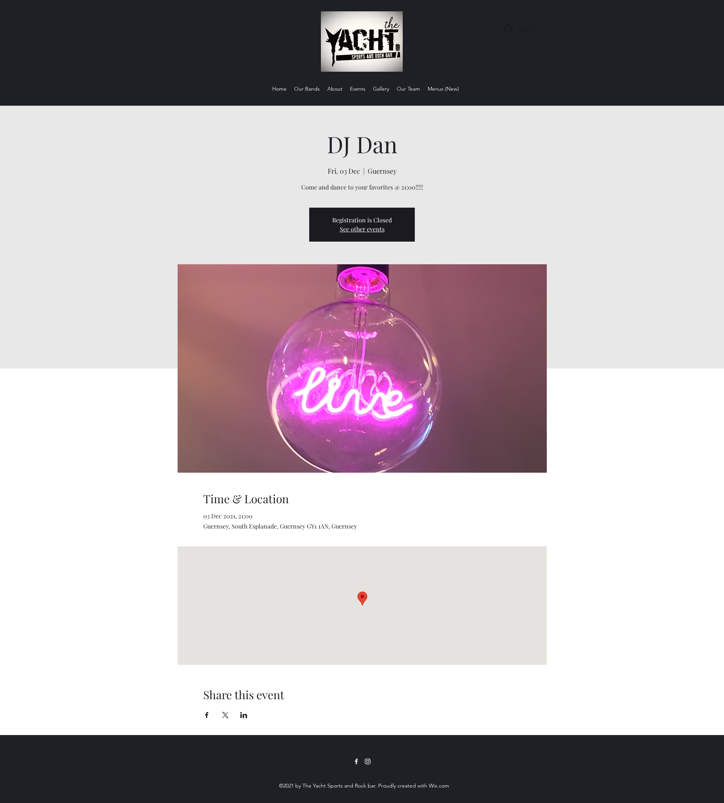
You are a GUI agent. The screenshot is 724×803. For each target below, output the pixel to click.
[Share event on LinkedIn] (243, 715)
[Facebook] (356, 761)
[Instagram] (367, 761)
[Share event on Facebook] (206, 715)
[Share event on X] (225, 715)
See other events (362, 229)
